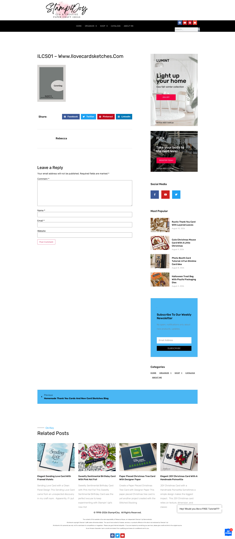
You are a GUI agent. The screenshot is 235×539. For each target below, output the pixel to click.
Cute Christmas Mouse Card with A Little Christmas (184, 242)
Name (41, 210)
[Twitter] (117, 535)
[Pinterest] (190, 22)
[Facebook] (180, 22)
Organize (89, 26)
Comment (43, 179)
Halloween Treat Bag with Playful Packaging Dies (184, 279)
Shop (102, 26)
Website (41, 231)
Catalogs (116, 26)
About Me (129, 26)
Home (79, 26)
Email (41, 221)
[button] (71, 116)
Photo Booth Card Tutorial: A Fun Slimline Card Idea (184, 261)
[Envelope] (195, 22)
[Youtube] (185, 22)
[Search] (199, 29)
